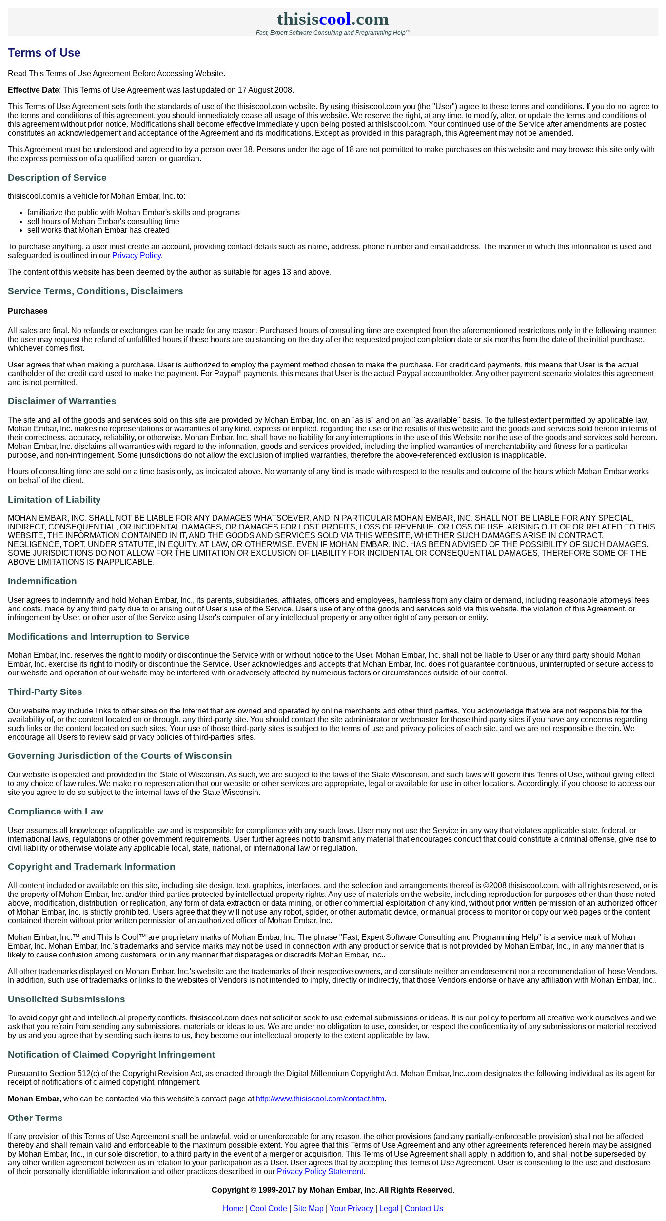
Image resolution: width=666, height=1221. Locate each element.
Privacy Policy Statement (320, 1171)
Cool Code (268, 1208)
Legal (389, 1208)
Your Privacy (351, 1208)
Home (233, 1208)
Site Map (308, 1208)
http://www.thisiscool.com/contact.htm (320, 1099)
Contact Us (424, 1208)
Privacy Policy (136, 255)
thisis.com (333, 18)
